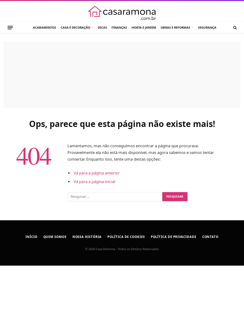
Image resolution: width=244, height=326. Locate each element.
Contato (210, 237)
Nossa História (87, 237)
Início (31, 237)
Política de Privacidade (173, 237)
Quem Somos (54, 237)
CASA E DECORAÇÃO (75, 27)
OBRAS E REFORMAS (175, 27)
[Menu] (10, 27)
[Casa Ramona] (122, 12)
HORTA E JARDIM (144, 27)
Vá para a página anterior (97, 173)
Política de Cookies (126, 237)
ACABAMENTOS (44, 27)
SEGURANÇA (207, 27)
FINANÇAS (119, 27)
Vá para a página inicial (94, 181)
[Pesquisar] (234, 27)
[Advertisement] (122, 75)
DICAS (102, 27)
